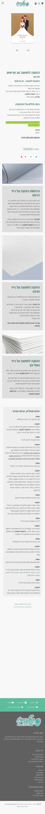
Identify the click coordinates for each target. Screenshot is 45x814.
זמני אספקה (39, 775)
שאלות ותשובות (38, 780)
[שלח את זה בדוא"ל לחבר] (22, 157)
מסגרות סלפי (35, 575)
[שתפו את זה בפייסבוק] (31, 157)
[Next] (27, 50)
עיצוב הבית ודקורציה (37, 759)
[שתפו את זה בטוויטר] (36, 157)
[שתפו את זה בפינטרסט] (26, 157)
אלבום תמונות (39, 757)
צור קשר (40, 782)
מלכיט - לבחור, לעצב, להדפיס (27, 804)
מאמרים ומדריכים (38, 795)
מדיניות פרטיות (38, 777)
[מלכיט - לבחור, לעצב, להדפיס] (22, 3)
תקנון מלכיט (39, 773)
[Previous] (17, 50)
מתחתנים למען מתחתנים (23, 607)
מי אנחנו (40, 770)
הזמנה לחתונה (28, 149)
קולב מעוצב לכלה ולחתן (14, 572)
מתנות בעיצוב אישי (37, 754)
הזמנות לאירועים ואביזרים (35, 761)
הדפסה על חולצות (29, 572)
